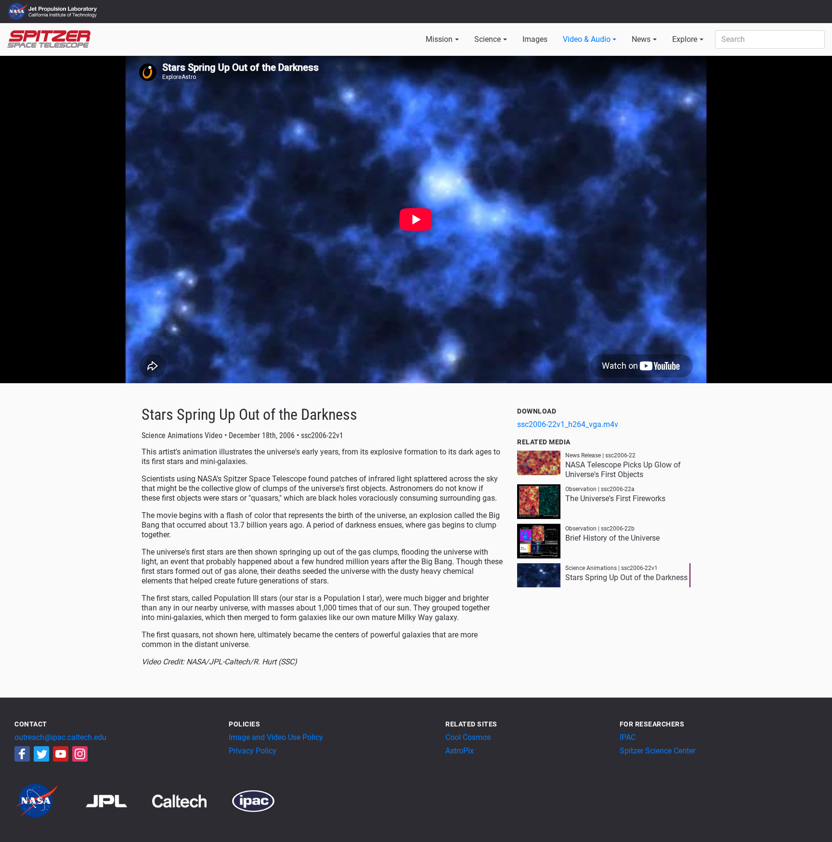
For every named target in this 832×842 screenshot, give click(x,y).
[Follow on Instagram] (80, 754)
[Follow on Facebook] (22, 754)
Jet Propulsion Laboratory (63, 7)
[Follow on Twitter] (41, 754)
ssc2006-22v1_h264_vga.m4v (567, 424)
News (641, 39)
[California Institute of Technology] (191, 800)
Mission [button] (439, 39)
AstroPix (459, 750)
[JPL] (118, 800)
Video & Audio (587, 39)
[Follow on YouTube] (60, 754)
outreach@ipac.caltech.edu (60, 737)
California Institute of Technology (63, 16)
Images (534, 39)
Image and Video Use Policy (276, 737)
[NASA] (49, 800)
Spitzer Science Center (657, 750)
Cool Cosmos (468, 737)
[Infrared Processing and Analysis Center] (253, 800)
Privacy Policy (252, 750)
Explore (684, 39)
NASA (18, 11)
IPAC (628, 737)
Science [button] (487, 39)
